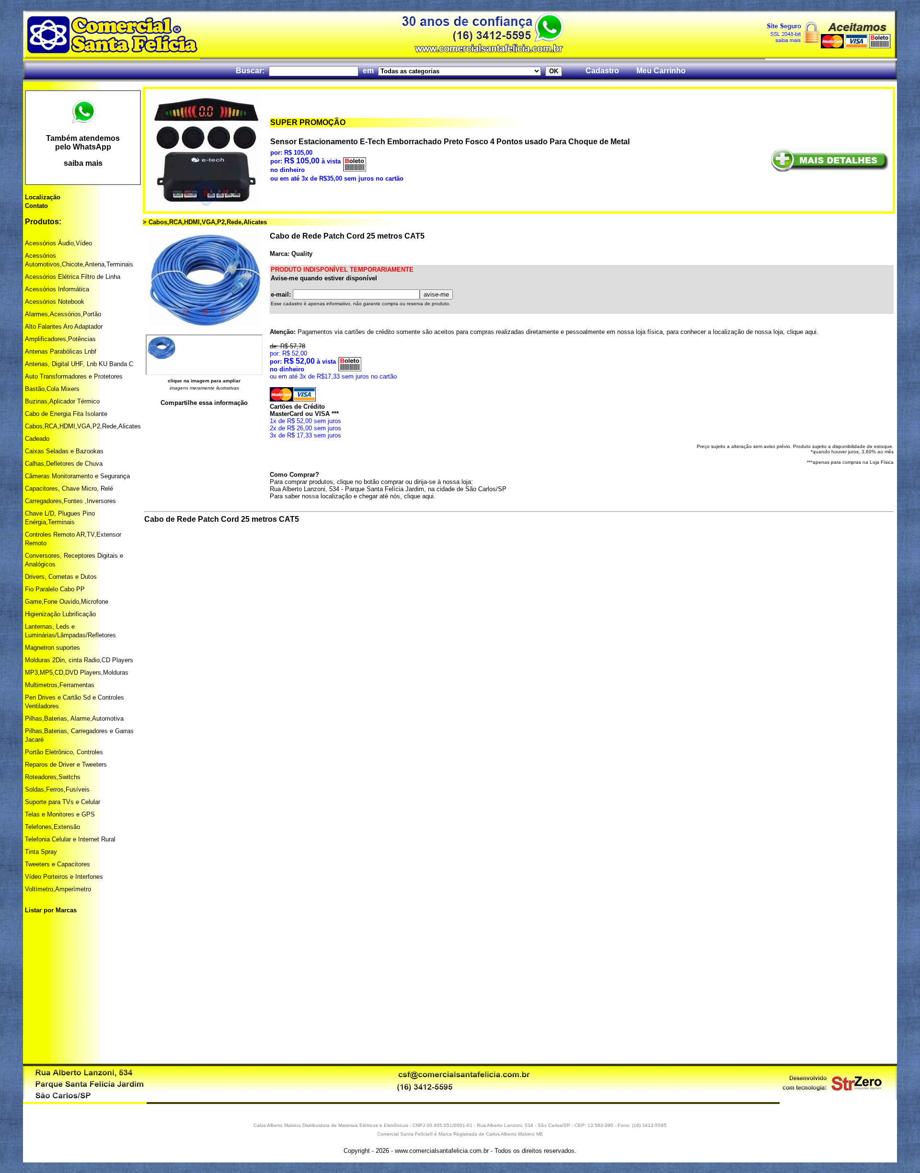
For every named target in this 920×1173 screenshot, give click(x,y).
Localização (42, 197)
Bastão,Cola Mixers (52, 388)
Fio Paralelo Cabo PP (55, 589)
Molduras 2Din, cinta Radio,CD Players (79, 660)
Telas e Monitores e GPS (60, 814)
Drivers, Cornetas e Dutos (61, 576)
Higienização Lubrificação (60, 614)
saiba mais (83, 163)
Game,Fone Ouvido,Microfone (66, 601)
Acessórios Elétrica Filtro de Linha (72, 276)
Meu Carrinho (661, 71)
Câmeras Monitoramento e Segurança (77, 476)
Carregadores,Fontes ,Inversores (70, 501)
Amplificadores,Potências (60, 339)
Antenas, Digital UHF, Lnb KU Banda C (79, 364)
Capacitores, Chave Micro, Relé (69, 488)
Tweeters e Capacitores (57, 864)
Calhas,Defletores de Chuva (64, 463)
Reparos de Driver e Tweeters (66, 764)
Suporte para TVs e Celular (62, 801)
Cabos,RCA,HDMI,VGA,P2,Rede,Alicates (83, 426)
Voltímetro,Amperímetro (58, 889)
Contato (36, 205)
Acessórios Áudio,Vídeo (58, 243)
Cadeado (37, 438)
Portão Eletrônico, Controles (64, 752)
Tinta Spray (41, 851)
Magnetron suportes (52, 647)
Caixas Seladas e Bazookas (64, 451)
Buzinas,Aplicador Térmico (62, 401)
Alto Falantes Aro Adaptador (64, 326)
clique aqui (801, 331)
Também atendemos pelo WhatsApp (83, 142)
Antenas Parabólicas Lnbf (60, 351)
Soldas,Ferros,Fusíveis (57, 789)
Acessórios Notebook (54, 301)
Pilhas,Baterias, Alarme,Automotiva (74, 718)
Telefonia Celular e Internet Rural (70, 839)
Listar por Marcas (51, 910)
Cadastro (602, 71)
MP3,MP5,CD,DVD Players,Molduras (76, 672)
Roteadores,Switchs (52, 777)
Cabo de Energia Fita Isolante (66, 413)
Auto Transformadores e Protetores (74, 376)
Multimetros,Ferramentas (59, 685)
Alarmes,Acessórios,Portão (63, 314)
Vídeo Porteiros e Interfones (64, 876)
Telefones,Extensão (52, 826)
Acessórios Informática (57, 289)
